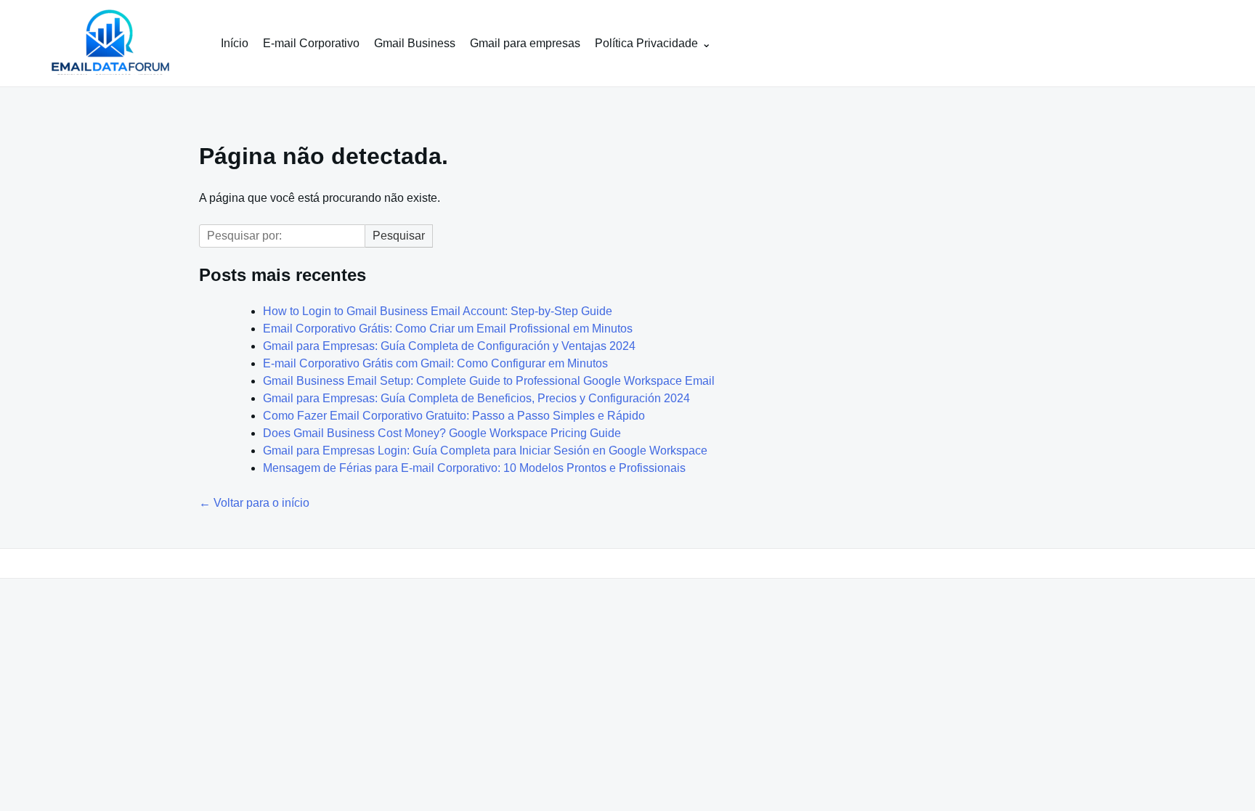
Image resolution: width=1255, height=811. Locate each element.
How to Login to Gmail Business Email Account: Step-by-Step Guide (437, 311)
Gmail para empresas (525, 43)
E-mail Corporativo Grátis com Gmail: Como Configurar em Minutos (435, 363)
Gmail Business (414, 43)
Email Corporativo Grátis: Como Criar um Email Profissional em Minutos (448, 328)
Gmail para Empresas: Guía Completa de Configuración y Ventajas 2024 (449, 346)
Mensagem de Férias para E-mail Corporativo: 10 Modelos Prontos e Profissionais (474, 468)
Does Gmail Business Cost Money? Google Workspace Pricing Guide (442, 433)
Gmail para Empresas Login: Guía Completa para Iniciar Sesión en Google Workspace (485, 450)
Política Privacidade (646, 43)
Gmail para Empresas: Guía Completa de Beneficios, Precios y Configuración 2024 (476, 398)
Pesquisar (399, 235)
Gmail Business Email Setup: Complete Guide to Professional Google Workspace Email (489, 381)
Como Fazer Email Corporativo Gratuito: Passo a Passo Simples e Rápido (454, 415)
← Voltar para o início (254, 503)
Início (234, 43)
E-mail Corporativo (311, 43)
